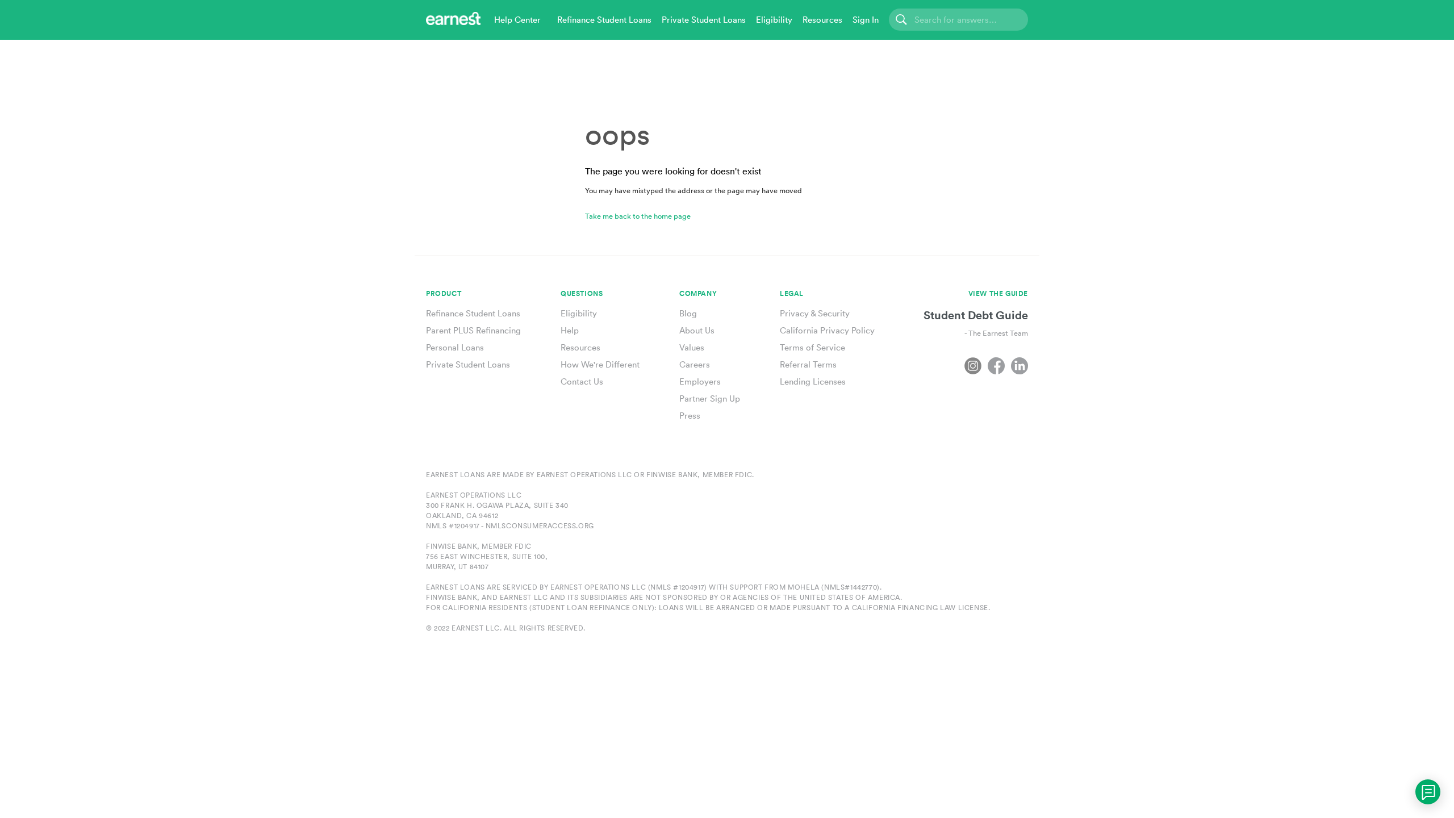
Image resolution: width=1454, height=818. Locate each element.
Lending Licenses (813, 381)
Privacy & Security (815, 313)
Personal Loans (455, 347)
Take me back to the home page (638, 216)
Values (691, 347)
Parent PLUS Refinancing (473, 330)
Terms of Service (812, 347)
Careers (694, 364)
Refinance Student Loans (473, 313)
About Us (697, 330)
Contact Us (582, 381)
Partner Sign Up (709, 398)
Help (570, 330)
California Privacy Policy (827, 330)
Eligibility (579, 313)
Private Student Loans (468, 364)
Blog (688, 313)
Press (689, 415)
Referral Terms (808, 364)
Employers (700, 381)
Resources (580, 347)
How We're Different (600, 364)
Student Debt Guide (976, 315)
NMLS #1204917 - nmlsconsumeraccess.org (510, 526)
